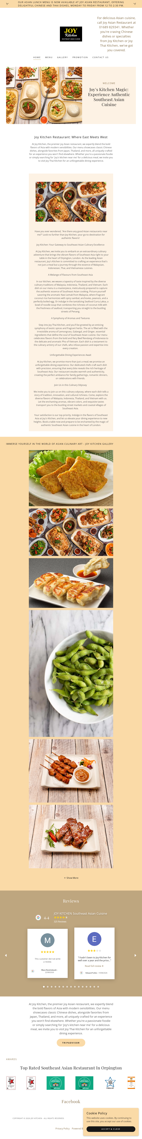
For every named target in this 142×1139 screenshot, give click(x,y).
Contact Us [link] (100, 57)
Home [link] (37, 57)
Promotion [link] (80, 57)
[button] (71, 877)
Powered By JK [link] (79, 1128)
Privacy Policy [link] (62, 1128)
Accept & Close (111, 1129)
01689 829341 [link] (109, 27)
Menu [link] (49, 57)
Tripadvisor (71, 1042)
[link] (71, 33)
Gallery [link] (62, 57)
